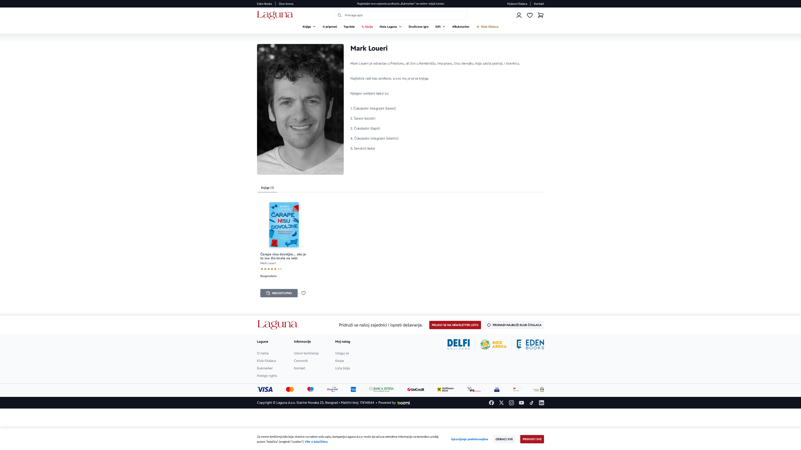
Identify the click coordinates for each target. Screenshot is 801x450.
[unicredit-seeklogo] (415, 389)
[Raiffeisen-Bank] (445, 389)
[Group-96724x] (332, 389)
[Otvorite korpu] (540, 15)
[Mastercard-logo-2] (290, 389)
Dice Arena (286, 4)
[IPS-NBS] (474, 389)
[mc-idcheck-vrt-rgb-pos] (516, 389)
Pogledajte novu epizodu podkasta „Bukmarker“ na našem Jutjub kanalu (400, 3)
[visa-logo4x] (265, 389)
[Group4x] (310, 389)
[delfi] (458, 344)
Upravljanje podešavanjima (469, 439)
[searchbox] (400, 15)
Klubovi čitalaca (517, 4)
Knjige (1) (267, 188)
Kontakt (539, 4)
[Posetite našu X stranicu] (501, 402)
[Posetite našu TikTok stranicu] (531, 402)
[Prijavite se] (519, 15)
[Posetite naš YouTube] (521, 402)
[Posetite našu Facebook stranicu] (491, 402)
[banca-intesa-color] (381, 389)
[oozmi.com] (403, 402)
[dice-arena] (493, 344)
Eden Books (264, 4)
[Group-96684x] (530, 344)
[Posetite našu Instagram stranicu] (511, 402)
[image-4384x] (538, 389)
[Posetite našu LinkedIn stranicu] (541, 402)
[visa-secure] (496, 389)
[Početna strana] (276, 15)
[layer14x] (353, 389)
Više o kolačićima (316, 442)
